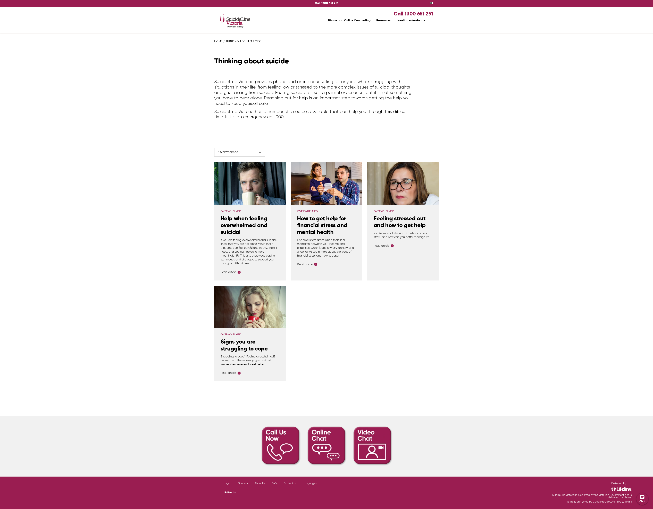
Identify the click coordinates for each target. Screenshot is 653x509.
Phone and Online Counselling (349, 20)
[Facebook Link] (242, 492)
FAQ (274, 483)
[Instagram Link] (257, 492)
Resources (383, 20)
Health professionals (411, 20)
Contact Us (290, 483)
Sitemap (243, 483)
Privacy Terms (624, 502)
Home (218, 41)
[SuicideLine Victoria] (235, 21)
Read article (228, 272)
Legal (227, 483)
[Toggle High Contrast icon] (431, 3)
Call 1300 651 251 (326, 3)
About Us (260, 483)
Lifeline (627, 497)
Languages (310, 483)
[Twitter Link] (249, 492)
